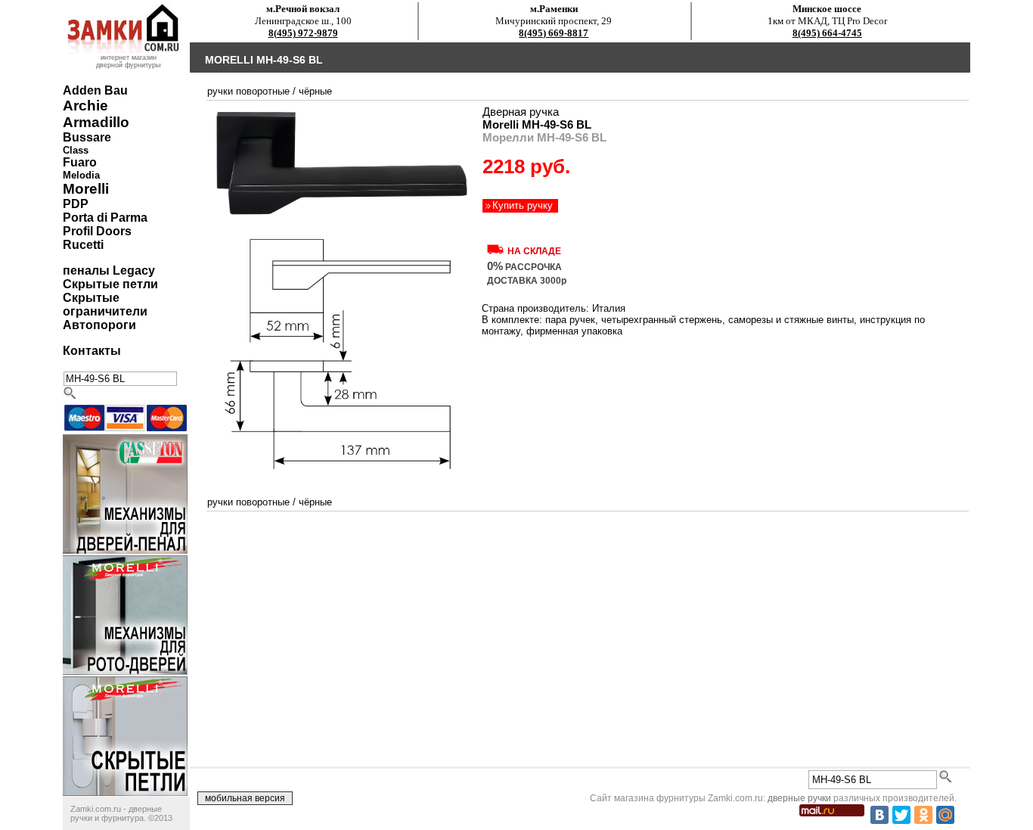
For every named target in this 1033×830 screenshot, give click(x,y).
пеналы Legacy (109, 270)
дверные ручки (799, 798)
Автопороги (99, 325)
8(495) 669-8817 (553, 33)
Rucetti (83, 244)
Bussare (87, 137)
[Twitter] (901, 815)
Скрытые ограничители (105, 304)
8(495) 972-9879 (303, 33)
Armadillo (96, 122)
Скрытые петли (110, 284)
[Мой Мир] (945, 815)
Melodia (81, 175)
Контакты (92, 350)
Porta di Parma (105, 217)
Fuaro (80, 162)
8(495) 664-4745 (827, 33)
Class (75, 150)
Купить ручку (522, 205)
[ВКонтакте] (879, 815)
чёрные (315, 91)
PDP (75, 203)
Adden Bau (95, 90)
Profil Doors (97, 231)
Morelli (86, 189)
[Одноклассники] (923, 815)
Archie (85, 105)
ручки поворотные (248, 91)
